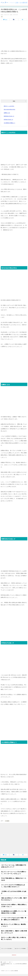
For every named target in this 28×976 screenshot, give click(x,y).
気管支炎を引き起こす (9, 116)
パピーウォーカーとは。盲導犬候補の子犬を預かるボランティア (13, 866)
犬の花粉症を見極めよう (9, 122)
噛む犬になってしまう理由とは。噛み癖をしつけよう (13, 925)
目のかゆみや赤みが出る (9, 109)
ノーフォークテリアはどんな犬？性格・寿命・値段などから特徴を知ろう (13, 918)
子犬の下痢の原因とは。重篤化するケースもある (13, 879)
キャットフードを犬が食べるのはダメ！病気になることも (7, 948)
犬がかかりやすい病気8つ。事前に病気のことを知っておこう (14, 905)
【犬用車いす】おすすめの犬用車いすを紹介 (13, 892)
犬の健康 (7, 820)
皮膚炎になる (7, 112)
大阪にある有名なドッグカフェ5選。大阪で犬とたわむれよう (14, 899)
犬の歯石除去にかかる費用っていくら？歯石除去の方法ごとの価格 (13, 912)
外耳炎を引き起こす (8, 119)
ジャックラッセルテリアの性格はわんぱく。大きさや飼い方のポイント (13, 885)
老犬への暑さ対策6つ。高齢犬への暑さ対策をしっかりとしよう (14, 932)
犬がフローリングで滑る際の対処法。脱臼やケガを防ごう (21, 948)
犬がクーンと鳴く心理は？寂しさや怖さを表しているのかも (13, 938)
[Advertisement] (14, 36)
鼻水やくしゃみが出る (9, 106)
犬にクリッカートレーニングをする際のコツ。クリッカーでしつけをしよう (13, 872)
